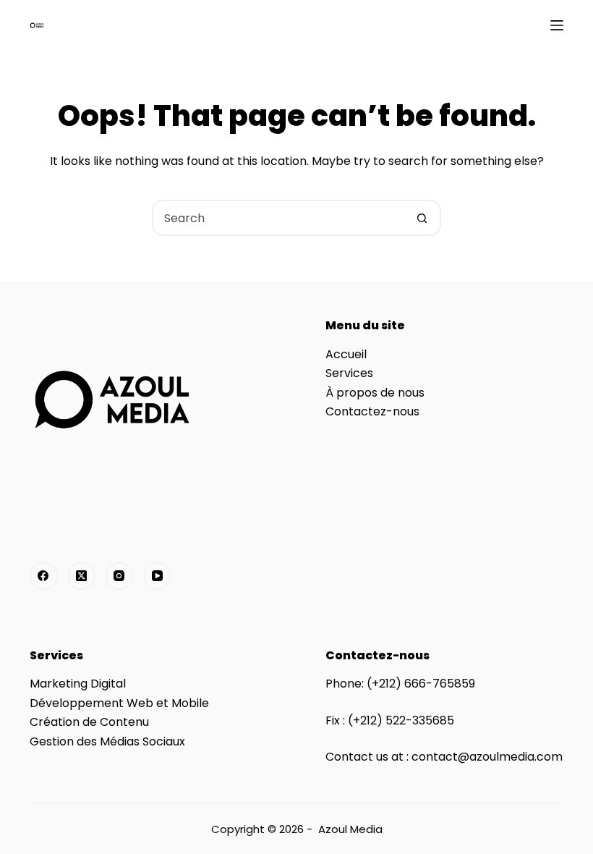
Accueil (346, 354)
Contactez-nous (372, 411)
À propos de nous (375, 392)
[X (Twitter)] (81, 576)
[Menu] (556, 25)
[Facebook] (43, 576)
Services (349, 373)
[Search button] (422, 218)
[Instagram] (119, 576)
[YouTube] (157, 576)
